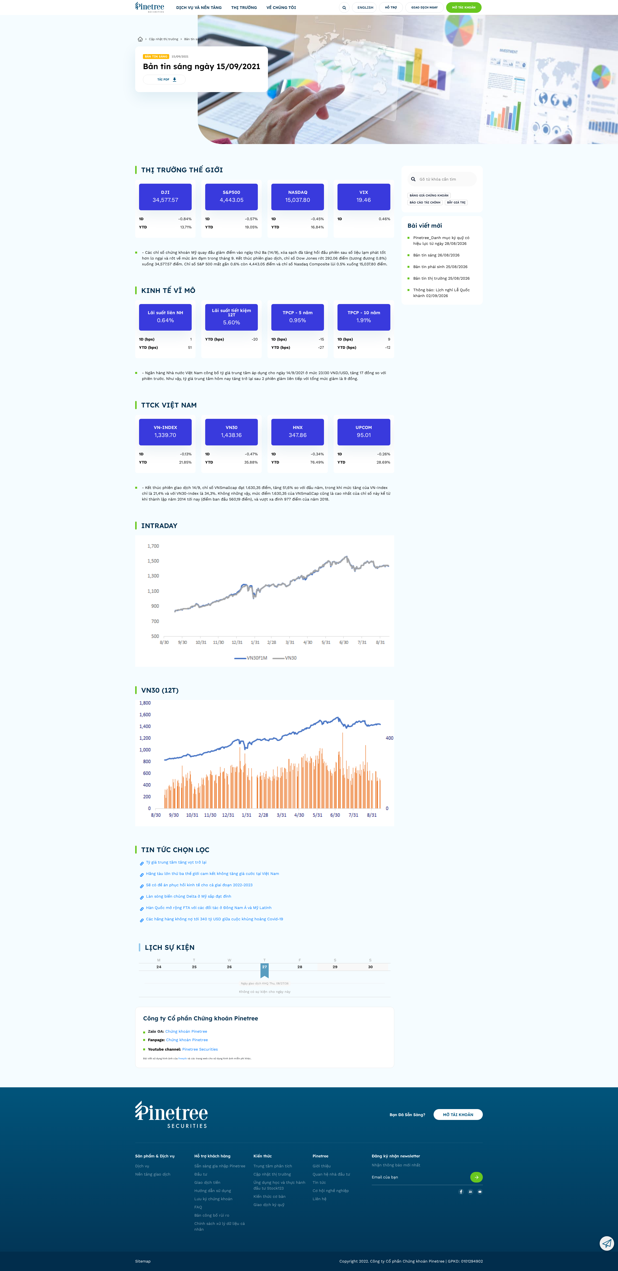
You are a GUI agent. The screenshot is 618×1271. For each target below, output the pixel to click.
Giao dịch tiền (207, 1182)
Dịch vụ (142, 1166)
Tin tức (319, 1182)
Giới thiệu (322, 1166)
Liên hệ (319, 1199)
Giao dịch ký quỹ (268, 1204)
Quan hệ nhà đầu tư (331, 1174)
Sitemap (143, 1261)
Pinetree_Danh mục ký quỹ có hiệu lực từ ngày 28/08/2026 (441, 240)
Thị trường (244, 7)
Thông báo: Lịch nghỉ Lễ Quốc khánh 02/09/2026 (441, 293)
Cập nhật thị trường (163, 39)
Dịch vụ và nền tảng (199, 7)
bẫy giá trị (456, 202)
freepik (182, 1058)
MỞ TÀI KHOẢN (458, 1114)
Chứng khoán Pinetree (186, 1031)
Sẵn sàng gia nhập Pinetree (219, 1166)
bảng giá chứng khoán (429, 195)
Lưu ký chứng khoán (213, 1199)
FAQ (198, 1207)
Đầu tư (200, 1174)
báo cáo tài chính (425, 202)
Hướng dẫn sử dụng (212, 1190)
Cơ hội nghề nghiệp (331, 1190)
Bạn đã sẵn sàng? (407, 1115)
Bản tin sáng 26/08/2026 (436, 255)
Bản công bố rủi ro (211, 1215)
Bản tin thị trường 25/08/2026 (441, 278)
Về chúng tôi (281, 7)
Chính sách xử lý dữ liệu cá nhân (219, 1226)
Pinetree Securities (200, 1049)
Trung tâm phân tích (272, 1166)
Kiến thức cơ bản (269, 1196)
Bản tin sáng (193, 39)
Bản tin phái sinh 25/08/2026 (440, 266)
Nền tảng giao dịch (152, 1174)
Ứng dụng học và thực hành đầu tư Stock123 (279, 1185)
